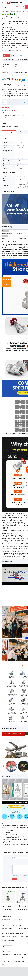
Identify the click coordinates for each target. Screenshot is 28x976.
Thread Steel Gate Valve (19, 961)
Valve (24, 11)
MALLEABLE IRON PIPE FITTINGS (9, 923)
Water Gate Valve (7, 954)
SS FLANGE (18, 925)
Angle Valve (23, 943)
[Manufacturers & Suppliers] (14, 2)
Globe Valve (5, 943)
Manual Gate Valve (7, 946)
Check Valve (15, 943)
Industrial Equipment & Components (13, 11)
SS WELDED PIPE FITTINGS (8, 925)
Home (3, 11)
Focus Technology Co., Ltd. (19, 970)
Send (15, 879)
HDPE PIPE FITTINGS (7, 928)
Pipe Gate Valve (6, 961)
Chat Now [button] (20, 55)
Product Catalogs (23, 919)
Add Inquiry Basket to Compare (10, 126)
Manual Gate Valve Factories (10, 958)
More (3, 964)
